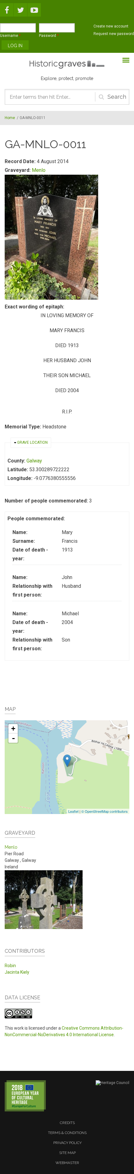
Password (49, 35)
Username (10, 35)
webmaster (67, 1163)
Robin (10, 965)
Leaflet (73, 811)
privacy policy (67, 1143)
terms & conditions (67, 1133)
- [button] (13, 738)
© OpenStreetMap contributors (104, 811)
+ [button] (13, 728)
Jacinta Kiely (17, 972)
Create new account (110, 26)
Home (10, 118)
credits (67, 1123)
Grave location (32, 442)
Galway (34, 461)
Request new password (113, 34)
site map (67, 1153)
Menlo (38, 170)
